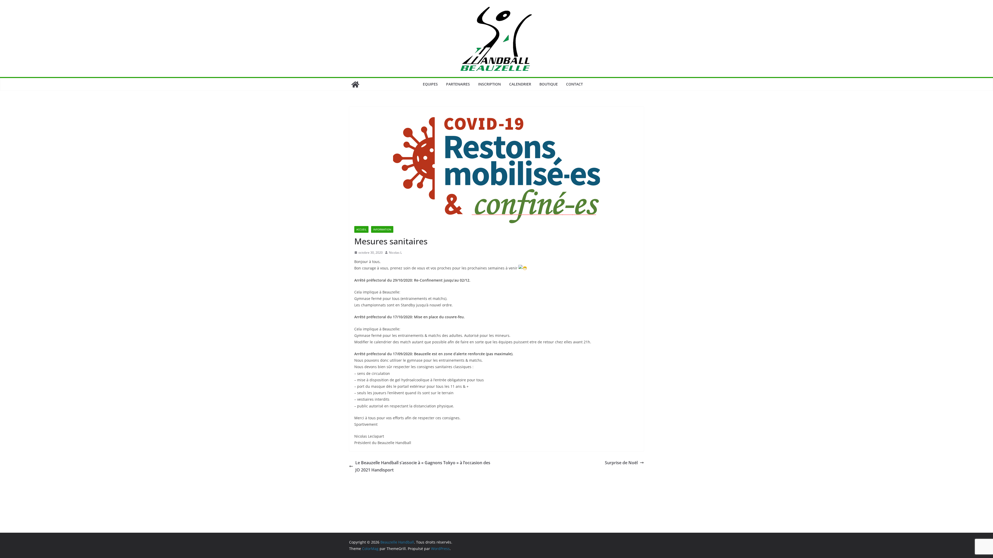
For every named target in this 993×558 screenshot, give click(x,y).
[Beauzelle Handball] (355, 84)
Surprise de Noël (621, 463)
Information (382, 229)
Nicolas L (395, 252)
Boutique (548, 84)
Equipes (430, 84)
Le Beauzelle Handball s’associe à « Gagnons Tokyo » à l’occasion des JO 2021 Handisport (422, 466)
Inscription (489, 84)
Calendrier (520, 84)
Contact (574, 84)
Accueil (361, 229)
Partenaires (458, 84)
